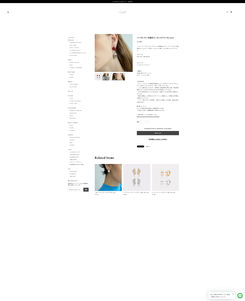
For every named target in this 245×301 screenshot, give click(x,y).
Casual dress (74, 84)
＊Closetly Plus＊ (75, 50)
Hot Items (73, 45)
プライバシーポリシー (75, 162)
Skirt (71, 77)
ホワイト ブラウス (74, 48)
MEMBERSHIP (74, 157)
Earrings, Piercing (76, 110)
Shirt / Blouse (74, 62)
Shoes (72, 128)
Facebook (73, 174)
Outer (70, 96)
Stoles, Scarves (75, 137)
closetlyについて (75, 152)
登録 (86, 189)
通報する (148, 146)
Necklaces (73, 113)
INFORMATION (74, 154)
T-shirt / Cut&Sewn (76, 67)
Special (71, 40)
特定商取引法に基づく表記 (77, 164)
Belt (71, 142)
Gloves (72, 140)
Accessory (72, 108)
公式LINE (72, 176)
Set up (70, 91)
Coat (71, 98)
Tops (70, 60)
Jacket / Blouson (75, 101)
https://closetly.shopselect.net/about (148, 116)
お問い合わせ (73, 159)
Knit (71, 65)
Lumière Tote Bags (76, 42)
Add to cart (158, 133)
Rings (71, 116)
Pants (72, 74)
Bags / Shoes (73, 123)
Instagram (73, 171)
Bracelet (73, 118)
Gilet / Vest (73, 103)
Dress (70, 82)
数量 (138, 122)
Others (72, 130)
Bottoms (71, 72)
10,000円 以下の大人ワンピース (78, 53)
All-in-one (73, 87)
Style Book (73, 55)
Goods (70, 135)
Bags (71, 125)
